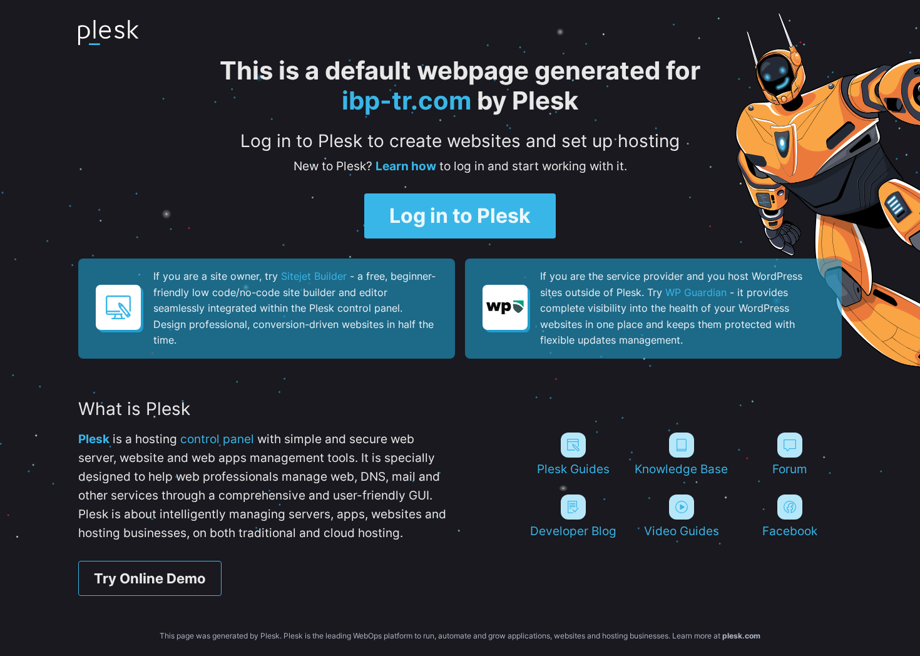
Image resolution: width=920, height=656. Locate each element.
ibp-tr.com (406, 100)
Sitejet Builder (314, 276)
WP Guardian (696, 292)
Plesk (94, 439)
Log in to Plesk (460, 215)
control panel (217, 439)
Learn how (406, 166)
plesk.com (741, 635)
